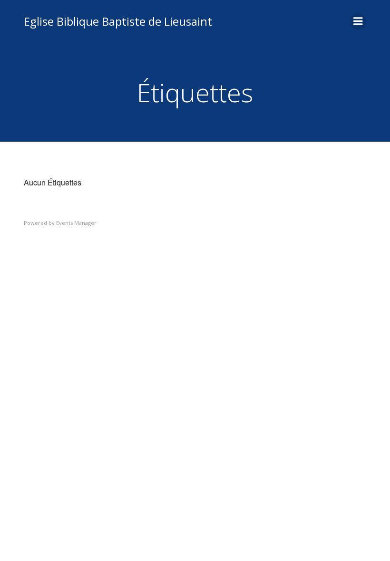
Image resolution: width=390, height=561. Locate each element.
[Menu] (358, 21)
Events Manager (76, 222)
